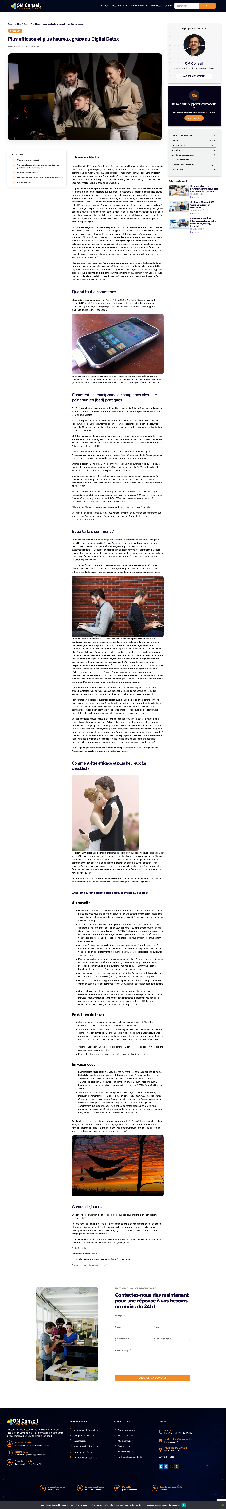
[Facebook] (166, 1466)
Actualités (156, 5)
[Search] (207, 6)
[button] (119, 6)
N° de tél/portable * (163, 1338)
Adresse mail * (122, 1338)
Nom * (157, 1327)
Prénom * (120, 1327)
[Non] (222, 1505)
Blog (19, 24)
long (114, 230)
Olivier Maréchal (79, 1248)
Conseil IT (28, 24)
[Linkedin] (161, 1466)
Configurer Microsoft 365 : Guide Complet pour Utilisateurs (202, 205)
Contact (169, 5)
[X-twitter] (171, 1466)
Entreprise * (121, 1315)
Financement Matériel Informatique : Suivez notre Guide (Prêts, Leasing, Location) (203, 222)
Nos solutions (138, 5)
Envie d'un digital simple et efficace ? (89, 1265)
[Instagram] (176, 1466)
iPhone (108, 300)
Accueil (104, 5)
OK (184, 1505)
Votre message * (123, 1350)
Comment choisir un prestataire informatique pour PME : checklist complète (204, 189)
